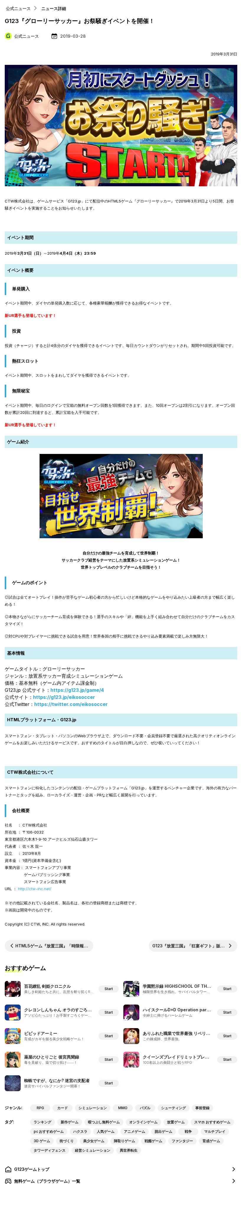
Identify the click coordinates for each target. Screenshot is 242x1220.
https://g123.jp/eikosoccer (64, 697)
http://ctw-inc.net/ (34, 888)
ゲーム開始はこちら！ (121, 220)
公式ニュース (18, 8)
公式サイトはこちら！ (121, 755)
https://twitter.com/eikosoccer (71, 704)
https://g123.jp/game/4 (77, 690)
